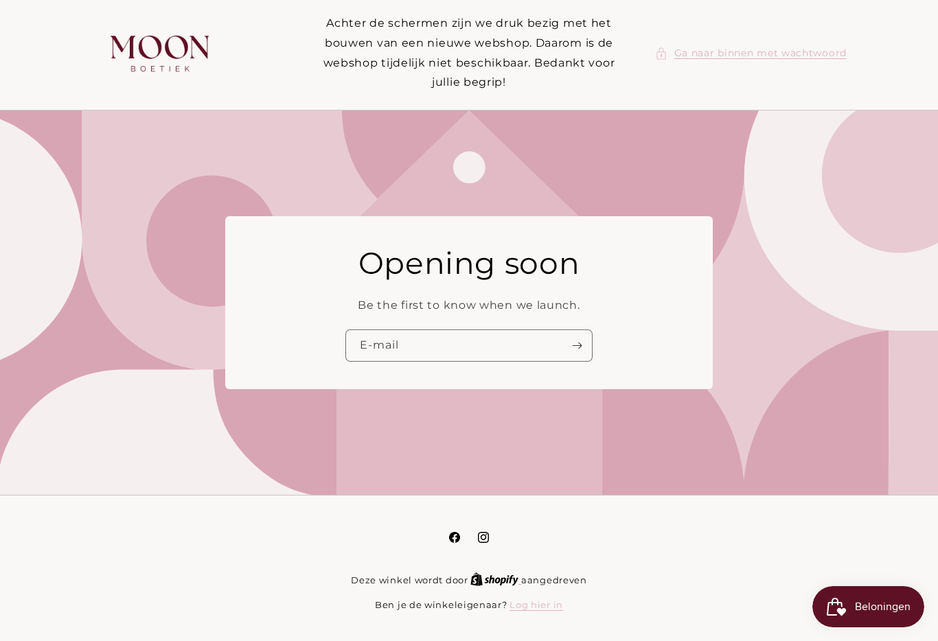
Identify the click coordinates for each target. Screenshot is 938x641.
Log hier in (536, 604)
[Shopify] (495, 579)
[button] (751, 53)
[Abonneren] (577, 345)
